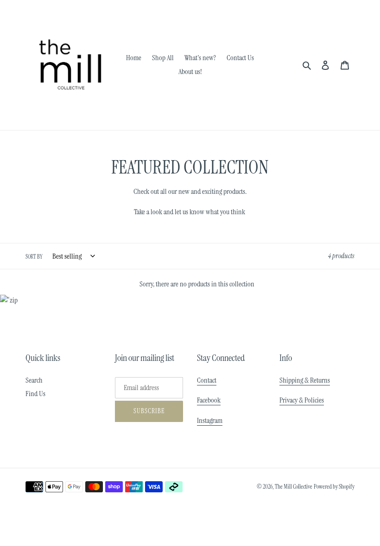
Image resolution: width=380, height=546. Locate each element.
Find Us (35, 393)
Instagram (209, 420)
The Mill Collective (293, 486)
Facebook (209, 400)
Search (34, 380)
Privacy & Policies (301, 400)
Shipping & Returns (304, 380)
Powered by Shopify (334, 486)
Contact (206, 380)
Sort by (34, 257)
